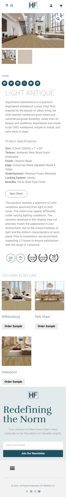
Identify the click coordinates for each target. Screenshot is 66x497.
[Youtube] (39, 491)
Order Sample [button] (13, 326)
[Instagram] (35, 491)
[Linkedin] (31, 491)
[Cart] (60, 5)
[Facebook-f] (27, 491)
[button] (11, 5)
